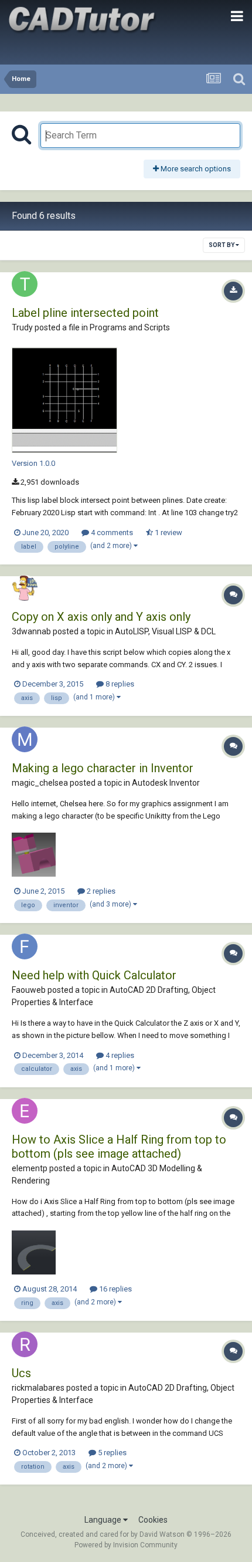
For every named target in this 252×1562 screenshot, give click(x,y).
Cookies (153, 1519)
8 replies (119, 683)
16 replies (114, 1288)
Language (103, 1519)
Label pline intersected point (85, 313)
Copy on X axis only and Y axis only (101, 617)
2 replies (100, 891)
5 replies (111, 1452)
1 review (167, 532)
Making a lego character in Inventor (102, 768)
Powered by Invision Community (126, 1545)
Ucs (21, 1373)
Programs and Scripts (130, 327)
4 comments (111, 532)
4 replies (119, 1055)
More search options (195, 168)
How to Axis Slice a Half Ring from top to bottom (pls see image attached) (119, 1146)
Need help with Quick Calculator (94, 975)
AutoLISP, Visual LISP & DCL (165, 631)
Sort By (222, 245)
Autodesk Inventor (166, 782)
